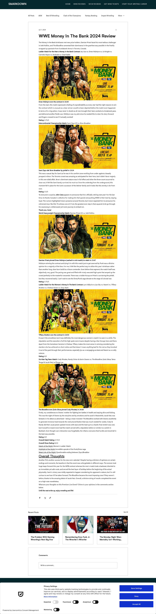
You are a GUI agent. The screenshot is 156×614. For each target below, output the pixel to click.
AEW (40, 15)
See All (126, 512)
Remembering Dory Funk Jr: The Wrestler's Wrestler (77, 538)
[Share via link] (50, 498)
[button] (79, 4)
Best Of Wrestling (52, 15)
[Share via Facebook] (40, 498)
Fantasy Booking (91, 15)
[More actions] (116, 29)
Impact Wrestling (107, 15)
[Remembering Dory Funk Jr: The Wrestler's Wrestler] (78, 524)
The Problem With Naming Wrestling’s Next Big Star (42, 538)
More (120, 15)
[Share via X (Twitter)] (45, 498)
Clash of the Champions (72, 15)
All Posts (31, 15)
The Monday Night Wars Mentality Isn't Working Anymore (110, 538)
